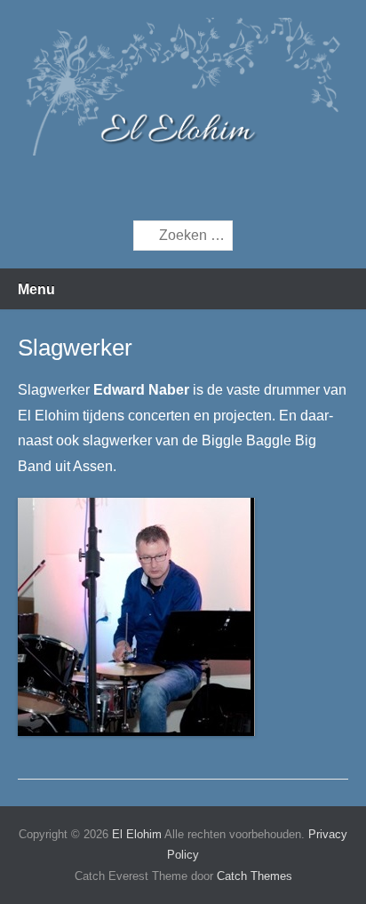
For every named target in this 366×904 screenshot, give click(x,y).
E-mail (226, 188)
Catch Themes (254, 876)
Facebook (149, 188)
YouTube (188, 188)
